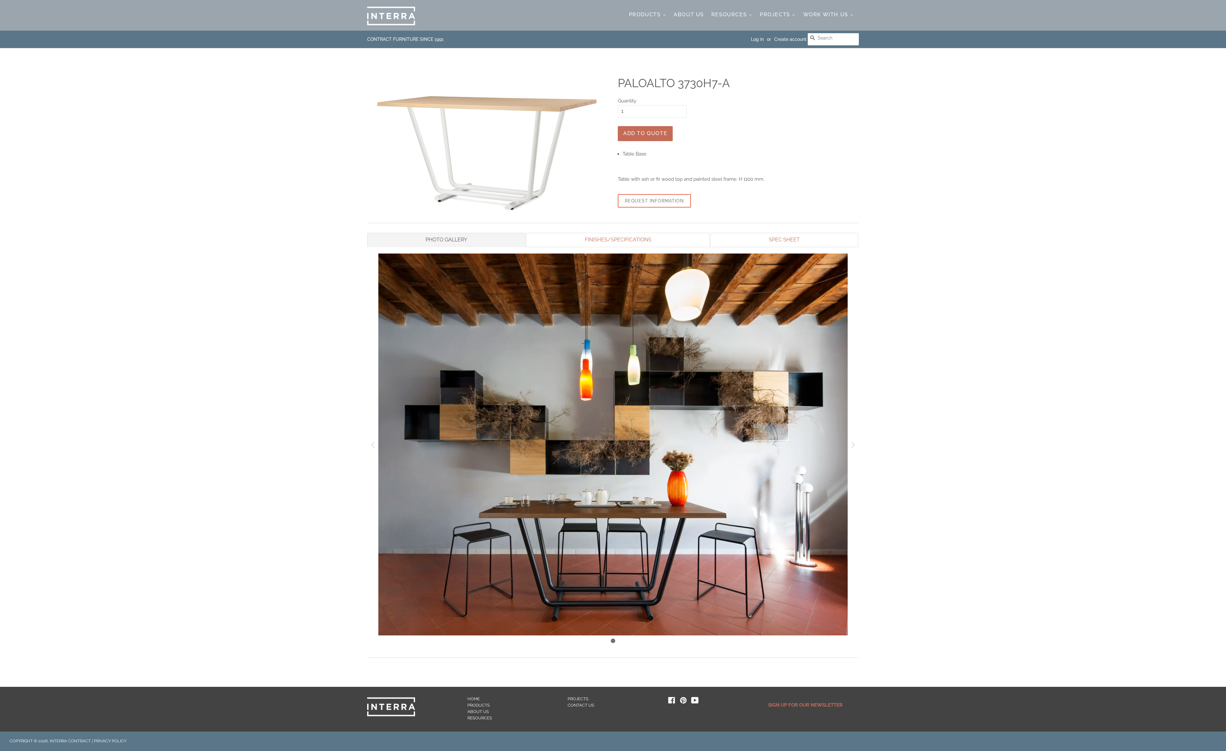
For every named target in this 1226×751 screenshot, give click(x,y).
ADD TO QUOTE (645, 133)
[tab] (446, 240)
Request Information (654, 200)
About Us (689, 14)
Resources (730, 14)
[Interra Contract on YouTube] (695, 701)
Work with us (826, 14)
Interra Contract (70, 741)
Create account (790, 39)
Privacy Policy (110, 741)
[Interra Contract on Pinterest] (683, 701)
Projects (776, 14)
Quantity (627, 101)
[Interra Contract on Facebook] (671, 701)
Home (473, 698)
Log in (757, 39)
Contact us (581, 705)
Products (645, 14)
